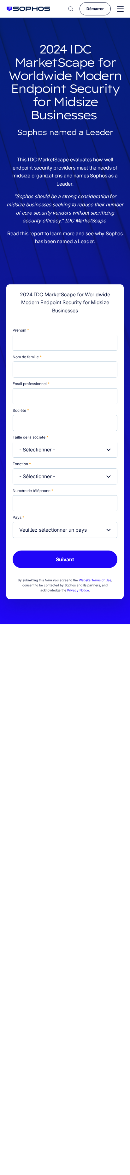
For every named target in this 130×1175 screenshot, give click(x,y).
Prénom (21, 330)
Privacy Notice (78, 590)
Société (21, 410)
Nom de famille (27, 357)
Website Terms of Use (95, 580)
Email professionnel (31, 383)
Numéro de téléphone (33, 490)
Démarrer (95, 8)
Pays (18, 517)
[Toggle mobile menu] (120, 9)
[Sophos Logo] (28, 8)
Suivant (65, 559)
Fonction (22, 464)
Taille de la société (30, 437)
